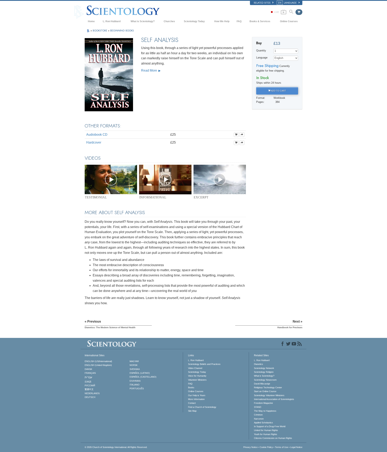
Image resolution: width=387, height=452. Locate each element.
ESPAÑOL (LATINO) (140, 373)
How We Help (221, 21)
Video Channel (195, 368)
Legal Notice (296, 447)
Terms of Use (281, 447)
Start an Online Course (265, 391)
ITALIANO (134, 384)
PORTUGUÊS (137, 388)
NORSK (133, 365)
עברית (88, 377)
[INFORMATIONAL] (165, 179)
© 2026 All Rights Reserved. (116, 447)
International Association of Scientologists (274, 399)
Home (91, 21)
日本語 (88, 381)
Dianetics (258, 364)
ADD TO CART (278, 91)
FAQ (239, 21)
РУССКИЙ (90, 385)
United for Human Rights (266, 430)
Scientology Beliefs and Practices (204, 364)
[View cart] (298, 12)
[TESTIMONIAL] (111, 179)
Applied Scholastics (263, 422)
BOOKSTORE (100, 30)
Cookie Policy (266, 447)
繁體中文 (89, 389)
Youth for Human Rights (265, 434)
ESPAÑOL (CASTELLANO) (143, 377)
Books (191, 387)
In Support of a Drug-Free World (269, 426)
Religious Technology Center (268, 387)
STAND (257, 407)
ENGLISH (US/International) (98, 361)
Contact (192, 403)
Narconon (259, 419)
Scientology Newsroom (265, 380)
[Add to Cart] (236, 134)
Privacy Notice (250, 447)
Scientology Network (264, 368)
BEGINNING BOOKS (122, 30)
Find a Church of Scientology (202, 407)
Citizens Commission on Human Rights (273, 438)
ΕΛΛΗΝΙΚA (135, 381)
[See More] (241, 134)
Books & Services (260, 21)
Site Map (192, 411)
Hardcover (93, 142)
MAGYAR (134, 361)
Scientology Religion (264, 372)
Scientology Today (194, 21)
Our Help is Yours (196, 395)
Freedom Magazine (263, 403)
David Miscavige (262, 383)
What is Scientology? (143, 21)
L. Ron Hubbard (112, 21)
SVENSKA (135, 369)
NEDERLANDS (92, 393)
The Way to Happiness (265, 411)
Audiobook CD (96, 134)
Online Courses (289, 21)
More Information (196, 399)
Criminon (258, 414)
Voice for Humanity (197, 376)
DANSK (88, 369)
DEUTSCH (90, 397)
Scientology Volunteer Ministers (269, 395)
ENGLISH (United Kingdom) (98, 365)
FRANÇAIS (90, 373)
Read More (149, 70)
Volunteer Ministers (197, 380)
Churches (169, 21)
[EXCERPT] (220, 179)
